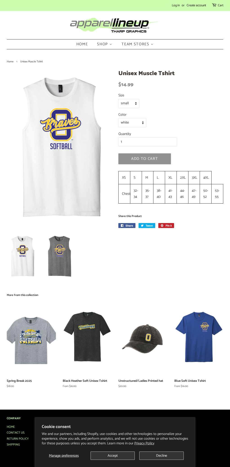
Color (122, 115)
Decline (161, 456)
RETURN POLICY (18, 438)
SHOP (103, 44)
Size (121, 95)
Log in (176, 5)
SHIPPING (13, 444)
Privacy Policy (144, 443)
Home (10, 61)
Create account (196, 5)
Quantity (124, 134)
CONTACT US (15, 432)
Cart (220, 5)
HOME (82, 44)
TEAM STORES (136, 44)
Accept (113, 456)
